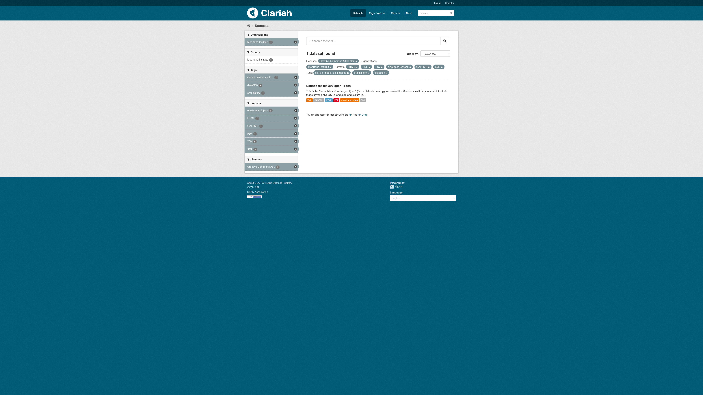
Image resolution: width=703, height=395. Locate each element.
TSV (363, 100)
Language (396, 192)
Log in (437, 3)
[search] (445, 41)
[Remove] (356, 61)
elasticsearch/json (349, 100)
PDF (336, 100)
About (409, 13)
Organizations (377, 13)
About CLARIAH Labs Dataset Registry (269, 183)
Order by (412, 54)
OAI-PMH (319, 100)
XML (309, 100)
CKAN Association (257, 192)
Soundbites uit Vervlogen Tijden (328, 86)
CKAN (396, 187)
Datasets (358, 13)
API (350, 114)
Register (449, 3)
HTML (328, 100)
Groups (395, 13)
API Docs (362, 114)
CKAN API (253, 187)
